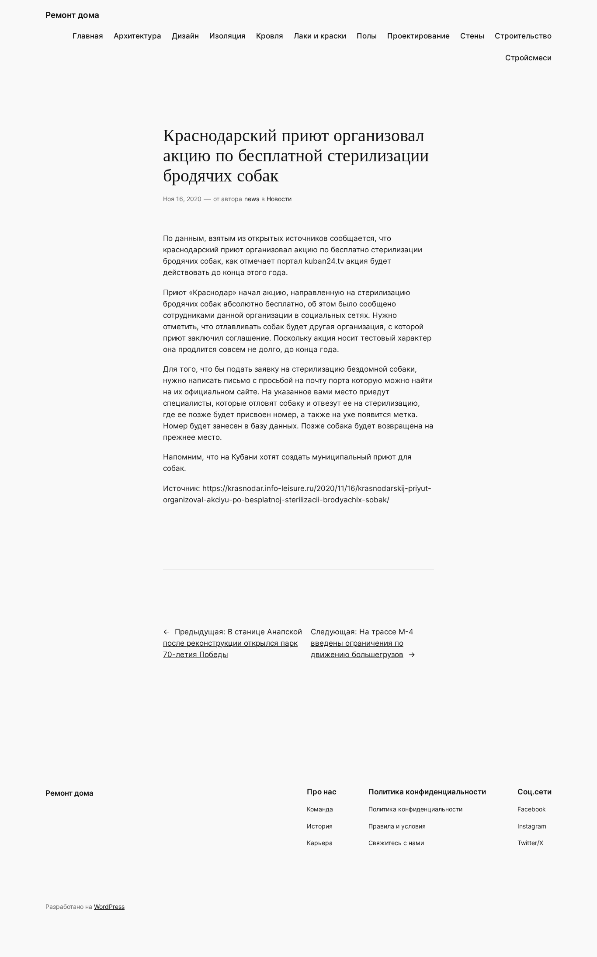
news (251, 198)
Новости (279, 198)
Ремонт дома (72, 15)
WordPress (109, 906)
